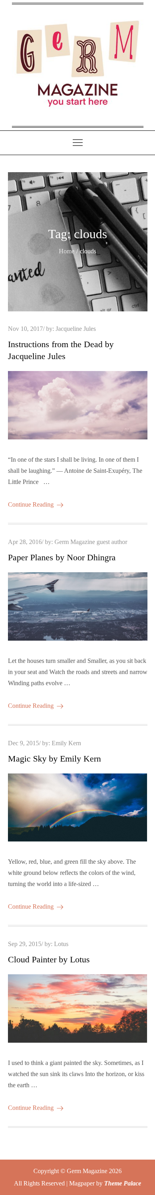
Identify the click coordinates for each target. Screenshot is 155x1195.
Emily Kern (66, 743)
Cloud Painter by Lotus (49, 959)
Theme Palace (122, 1183)
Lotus (61, 943)
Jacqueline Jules (76, 328)
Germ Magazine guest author (90, 541)
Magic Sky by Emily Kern (54, 759)
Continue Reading (31, 504)
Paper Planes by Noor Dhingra (62, 557)
